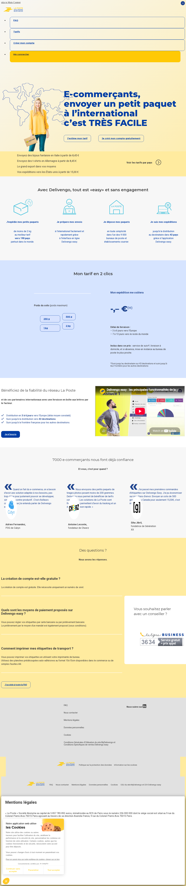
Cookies (67, 735)
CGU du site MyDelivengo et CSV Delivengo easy (141, 785)
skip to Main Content (10, 2)
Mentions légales (71, 720)
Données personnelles (74, 727)
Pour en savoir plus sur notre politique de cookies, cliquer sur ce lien (33, 859)
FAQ (66, 705)
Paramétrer (33, 870)
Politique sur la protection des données (95, 765)
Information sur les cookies (125, 765)
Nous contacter (71, 713)
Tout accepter (54, 870)
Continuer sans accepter (13, 870)
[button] (6, 881)
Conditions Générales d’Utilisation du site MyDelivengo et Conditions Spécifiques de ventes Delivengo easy (89, 743)
